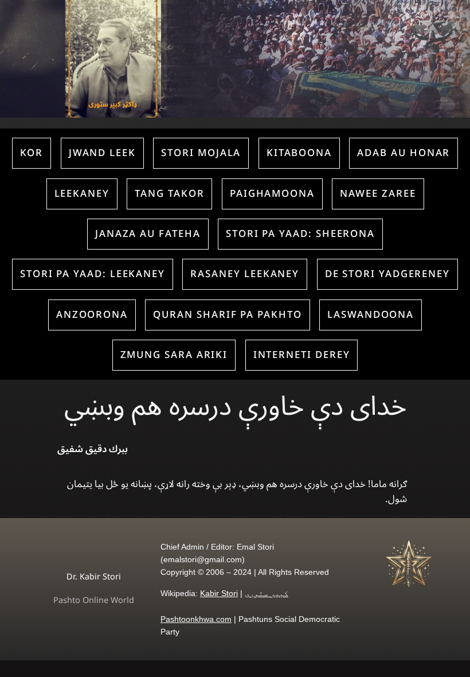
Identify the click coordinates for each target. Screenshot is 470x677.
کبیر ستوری (266, 593)
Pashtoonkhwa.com (196, 619)
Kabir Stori (219, 593)
